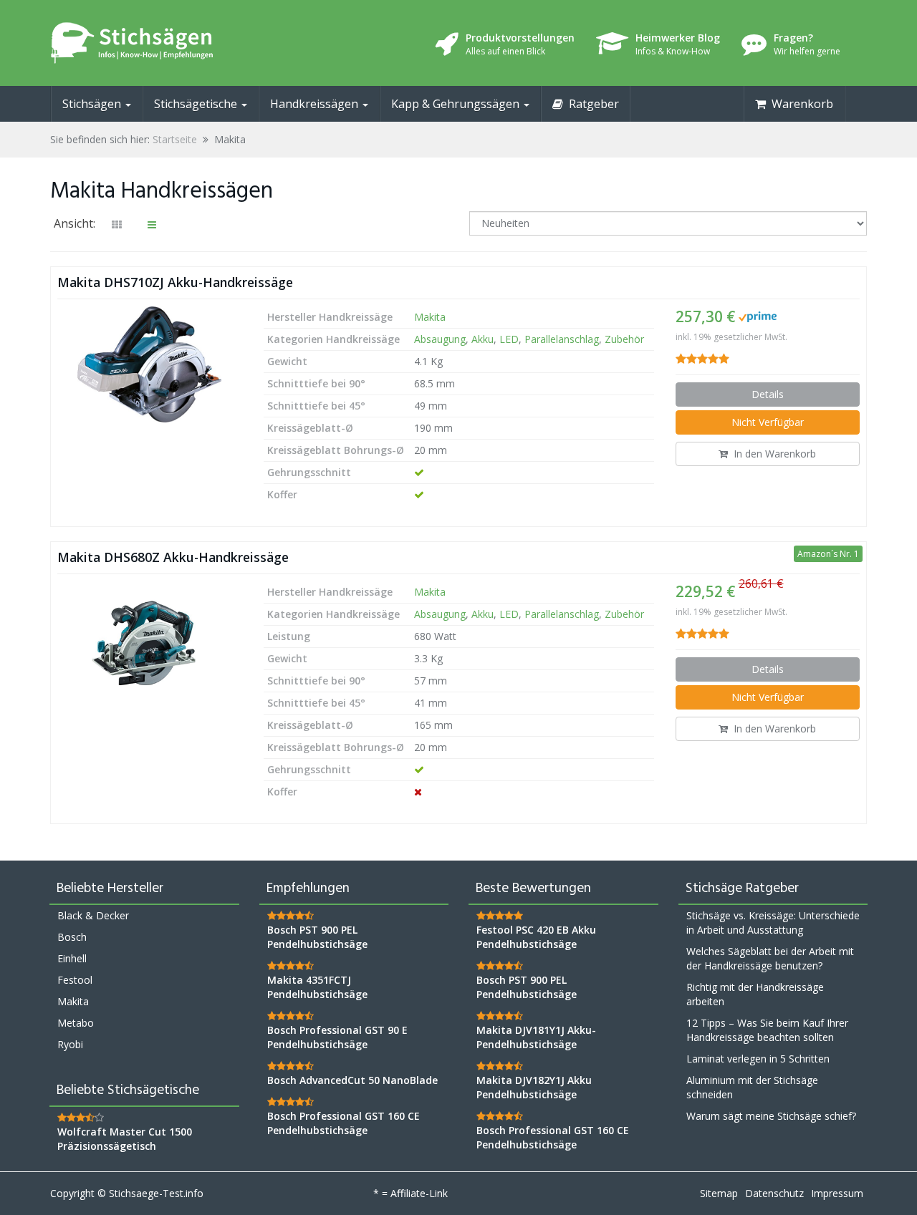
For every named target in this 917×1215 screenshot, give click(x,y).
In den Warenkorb (772, 453)
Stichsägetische (197, 104)
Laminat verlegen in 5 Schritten (758, 1058)
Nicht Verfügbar (767, 422)
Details (768, 394)
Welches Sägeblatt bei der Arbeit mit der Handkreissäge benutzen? (770, 958)
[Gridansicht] (116, 225)
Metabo (75, 1023)
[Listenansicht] (151, 225)
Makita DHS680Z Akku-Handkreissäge (173, 557)
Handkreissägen (315, 104)
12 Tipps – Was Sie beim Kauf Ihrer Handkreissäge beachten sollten (767, 1030)
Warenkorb (799, 104)
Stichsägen (93, 104)
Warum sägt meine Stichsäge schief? (771, 1116)
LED (509, 339)
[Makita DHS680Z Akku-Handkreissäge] (149, 639)
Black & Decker (93, 915)
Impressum (837, 1193)
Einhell (72, 958)
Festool (74, 980)
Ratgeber (591, 104)
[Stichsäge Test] (179, 42)
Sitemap (719, 1193)
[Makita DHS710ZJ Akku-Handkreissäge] (149, 364)
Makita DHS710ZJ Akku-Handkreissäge (175, 282)
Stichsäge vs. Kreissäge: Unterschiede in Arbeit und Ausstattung (773, 922)
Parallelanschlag (561, 339)
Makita (430, 317)
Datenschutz (774, 1193)
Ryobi (70, 1044)
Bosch (72, 937)
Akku (482, 339)
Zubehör (624, 339)
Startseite (175, 139)
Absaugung (440, 339)
